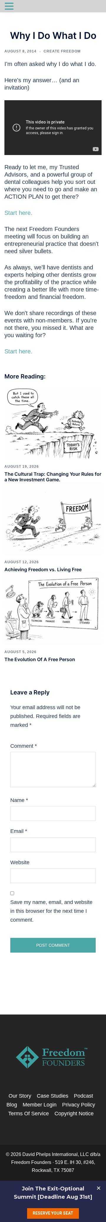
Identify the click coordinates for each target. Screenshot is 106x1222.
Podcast (83, 1096)
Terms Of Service (28, 1113)
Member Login (40, 1105)
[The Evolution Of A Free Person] (53, 609)
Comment (23, 746)
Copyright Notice (74, 1113)
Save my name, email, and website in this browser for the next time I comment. (51, 911)
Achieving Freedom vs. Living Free (43, 569)
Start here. (18, 213)
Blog (11, 1105)
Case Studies (52, 1096)
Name (19, 800)
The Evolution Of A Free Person (39, 659)
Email (18, 831)
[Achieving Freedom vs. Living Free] (53, 519)
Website (19, 862)
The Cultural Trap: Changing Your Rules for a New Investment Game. (52, 476)
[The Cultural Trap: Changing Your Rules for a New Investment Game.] (53, 423)
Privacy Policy (78, 1105)
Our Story (20, 1096)
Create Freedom (62, 51)
